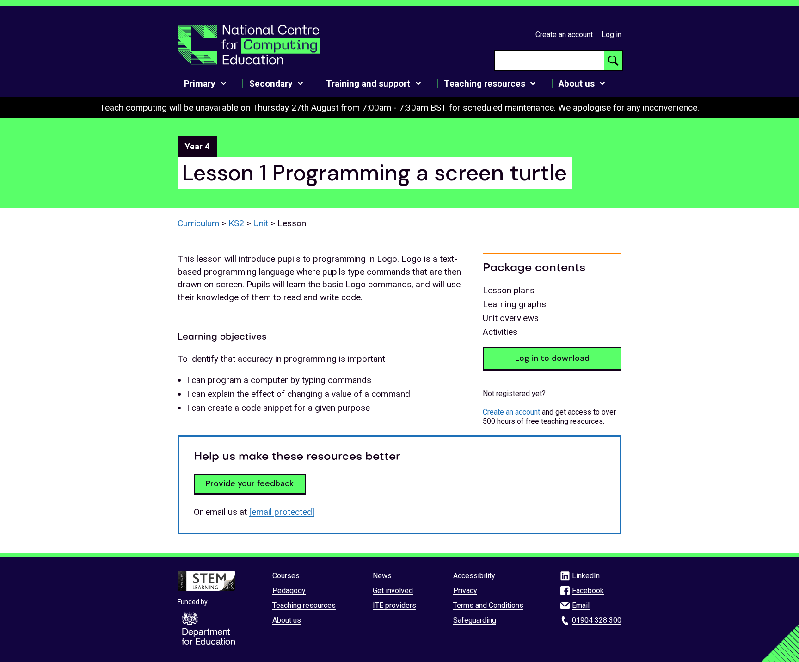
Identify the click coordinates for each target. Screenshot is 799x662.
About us (286, 620)
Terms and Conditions (488, 605)
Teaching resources (304, 605)
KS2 (236, 223)
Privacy (465, 590)
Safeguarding (474, 620)
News (382, 575)
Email (581, 605)
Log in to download (552, 358)
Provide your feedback (250, 483)
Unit (260, 223)
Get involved (393, 590)
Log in (611, 34)
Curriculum (198, 223)
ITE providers (394, 605)
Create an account (564, 34)
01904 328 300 (596, 620)
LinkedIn (586, 575)
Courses (286, 575)
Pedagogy (289, 590)
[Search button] (613, 60)
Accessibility (474, 575)
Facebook (588, 590)
